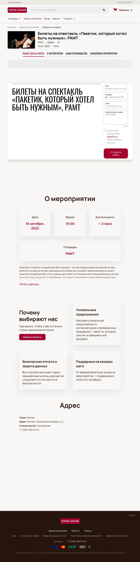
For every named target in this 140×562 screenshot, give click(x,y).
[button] (107, 97)
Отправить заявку (116, 153)
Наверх (132, 515)
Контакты (58, 541)
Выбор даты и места (33, 53)
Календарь (13, 19)
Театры (47, 18)
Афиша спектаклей (32, 18)
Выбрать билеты (32, 337)
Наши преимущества (76, 53)
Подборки (67, 18)
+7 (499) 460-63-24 (124, 2)
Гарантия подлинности (117, 535)
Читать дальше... (29, 284)
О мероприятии (55, 53)
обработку (112, 136)
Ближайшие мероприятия (103, 53)
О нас (14, 535)
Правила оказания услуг (55, 535)
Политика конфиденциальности (86, 535)
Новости (56, 18)
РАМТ (41, 42)
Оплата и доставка (30, 535)
